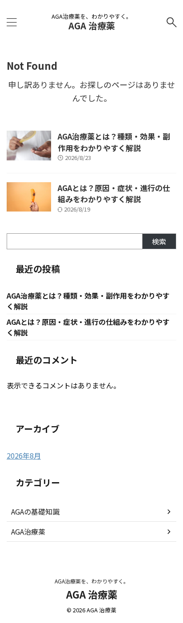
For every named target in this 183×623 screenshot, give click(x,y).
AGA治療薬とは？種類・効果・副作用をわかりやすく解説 (114, 142)
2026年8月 (24, 455)
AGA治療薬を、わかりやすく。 (92, 581)
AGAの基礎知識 (35, 511)
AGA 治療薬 (91, 25)
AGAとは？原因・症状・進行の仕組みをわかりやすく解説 (114, 193)
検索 (159, 241)
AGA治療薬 (28, 531)
